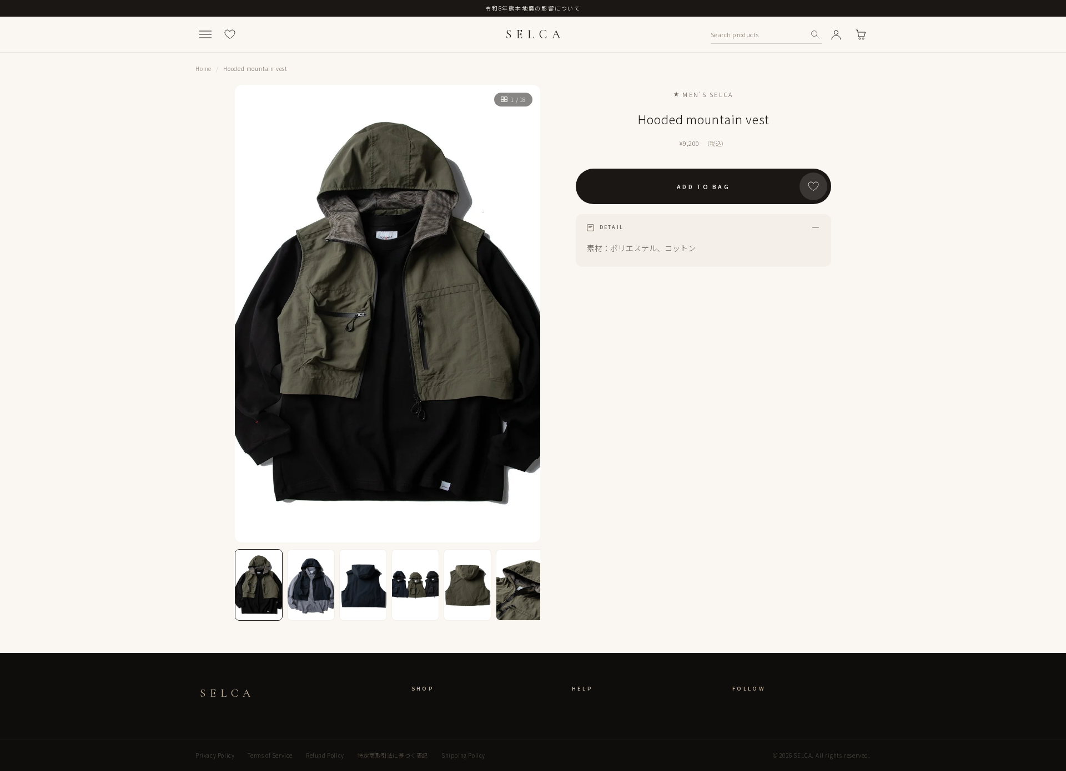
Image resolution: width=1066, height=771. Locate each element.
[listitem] (259, 585)
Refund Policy (325, 755)
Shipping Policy (463, 755)
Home (203, 68)
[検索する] (815, 34)
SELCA (535, 34)
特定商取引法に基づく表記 (393, 755)
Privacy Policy (214, 755)
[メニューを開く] (205, 34)
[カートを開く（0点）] (861, 34)
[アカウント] (836, 34)
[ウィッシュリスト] (230, 34)
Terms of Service (270, 755)
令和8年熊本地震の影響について (533, 8)
